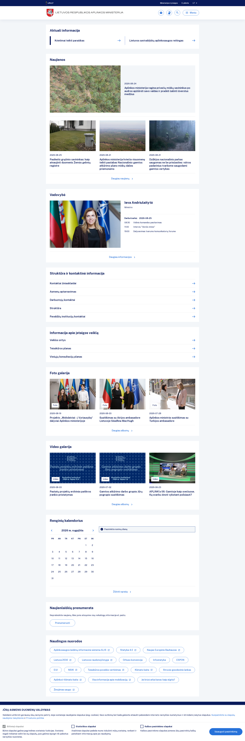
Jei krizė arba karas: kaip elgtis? (158, 679)
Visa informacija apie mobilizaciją (109, 679)
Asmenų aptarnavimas (63, 291)
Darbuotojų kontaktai (62, 299)
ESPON (180, 660)
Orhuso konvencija (133, 660)
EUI (56, 670)
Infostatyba (159, 660)
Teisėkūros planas (60, 348)
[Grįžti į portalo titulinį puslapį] (50, 3)
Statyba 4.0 (126, 650)
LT (194, 3)
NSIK (71, 670)
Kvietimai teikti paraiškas (69, 40)
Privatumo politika (35, 718)
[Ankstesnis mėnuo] (52, 531)
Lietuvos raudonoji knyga (95, 660)
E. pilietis (185, 3)
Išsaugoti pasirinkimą (226, 731)
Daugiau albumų (120, 430)
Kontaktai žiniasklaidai (63, 283)
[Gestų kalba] (169, 13)
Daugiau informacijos (120, 257)
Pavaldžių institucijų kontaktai (67, 316)
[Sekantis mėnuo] (93, 531)
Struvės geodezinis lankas (177, 670)
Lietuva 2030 (61, 660)
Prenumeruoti (62, 623)
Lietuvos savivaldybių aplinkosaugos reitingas (156, 40)
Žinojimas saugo (62, 689)
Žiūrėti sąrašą (120, 591)
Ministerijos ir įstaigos (169, 3)
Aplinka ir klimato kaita (66, 679)
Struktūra (55, 308)
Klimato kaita (142, 670)
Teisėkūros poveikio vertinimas (104, 670)
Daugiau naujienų (120, 178)
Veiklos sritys (58, 340)
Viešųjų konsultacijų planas (66, 356)
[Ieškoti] (177, 13)
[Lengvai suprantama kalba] (161, 13)
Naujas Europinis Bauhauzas (162, 650)
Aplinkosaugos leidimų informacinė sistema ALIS (80, 650)
